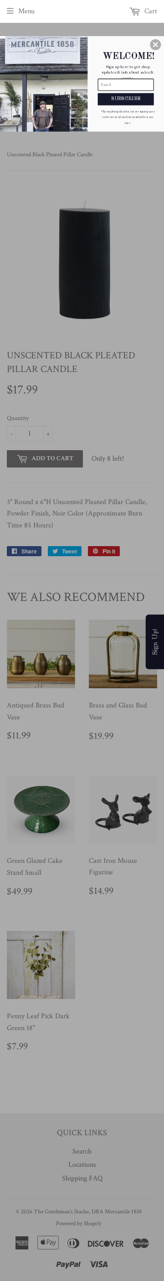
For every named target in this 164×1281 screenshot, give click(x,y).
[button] (155, 44)
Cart (150, 11)
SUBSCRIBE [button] (125, 98)
